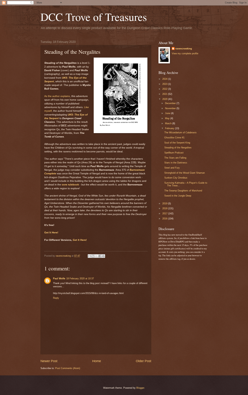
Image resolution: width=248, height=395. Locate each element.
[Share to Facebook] (100, 256)
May (167, 118)
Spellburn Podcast (174, 152)
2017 (165, 213)
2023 (165, 84)
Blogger (140, 387)
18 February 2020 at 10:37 (80, 278)
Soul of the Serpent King (177, 142)
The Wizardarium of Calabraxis (180, 132)
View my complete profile (185, 53)
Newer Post (48, 361)
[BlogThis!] (93, 256)
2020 (165, 99)
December (170, 103)
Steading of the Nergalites (178, 147)
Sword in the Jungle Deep (177, 195)
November (170, 108)
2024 (165, 79)
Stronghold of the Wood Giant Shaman (184, 172)
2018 (165, 208)
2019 (165, 203)
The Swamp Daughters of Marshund (183, 190)
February (170, 128)
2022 (165, 89)
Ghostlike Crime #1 (174, 137)
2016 (165, 218)
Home (96, 361)
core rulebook (70, 184)
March (168, 123)
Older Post (143, 361)
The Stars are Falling (175, 157)
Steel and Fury (172, 167)
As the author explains (57, 96)
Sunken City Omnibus (175, 177)
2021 (165, 94)
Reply (56, 298)
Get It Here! (51, 232)
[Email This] (89, 256)
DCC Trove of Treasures (93, 16)
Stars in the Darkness (175, 162)
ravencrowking (183, 48)
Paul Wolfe (59, 278)
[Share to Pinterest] (103, 256)
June (168, 113)
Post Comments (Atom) (67, 368)
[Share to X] (96, 256)
